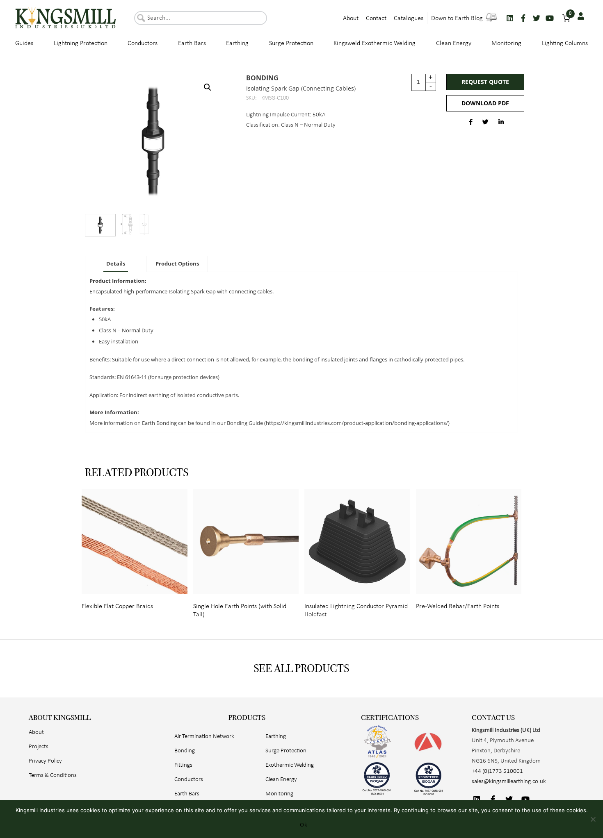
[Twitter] (536, 18)
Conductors (143, 43)
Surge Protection (291, 43)
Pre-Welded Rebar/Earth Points (457, 606)
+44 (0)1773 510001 (497, 771)
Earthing (237, 43)
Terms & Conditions (53, 775)
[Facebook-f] (523, 18)
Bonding (262, 78)
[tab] (115, 264)
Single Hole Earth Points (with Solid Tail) (239, 610)
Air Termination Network (204, 737)
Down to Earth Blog (457, 18)
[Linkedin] (509, 18)
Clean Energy (453, 43)
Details (115, 263)
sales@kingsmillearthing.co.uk (509, 782)
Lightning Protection (80, 43)
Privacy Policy (45, 761)
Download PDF (485, 103)
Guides (24, 43)
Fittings (183, 765)
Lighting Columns (565, 43)
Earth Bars (192, 43)
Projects (38, 747)
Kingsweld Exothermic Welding (374, 43)
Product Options (177, 263)
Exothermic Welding (289, 765)
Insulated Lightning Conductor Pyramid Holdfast (356, 610)
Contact (376, 18)
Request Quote (485, 82)
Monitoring (506, 43)
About (351, 18)
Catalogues (408, 18)
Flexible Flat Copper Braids (117, 606)
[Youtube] (549, 18)
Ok (303, 824)
